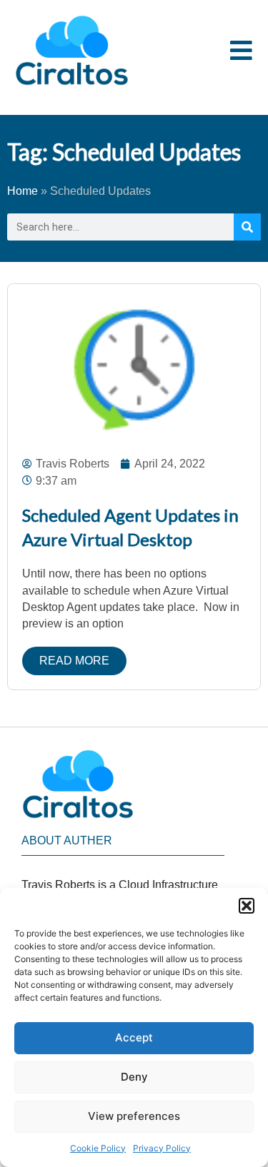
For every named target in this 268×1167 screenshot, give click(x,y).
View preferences (134, 1116)
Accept (134, 1037)
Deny (134, 1076)
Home (22, 191)
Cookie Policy (98, 1148)
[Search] (247, 227)
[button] (246, 906)
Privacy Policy (162, 1148)
